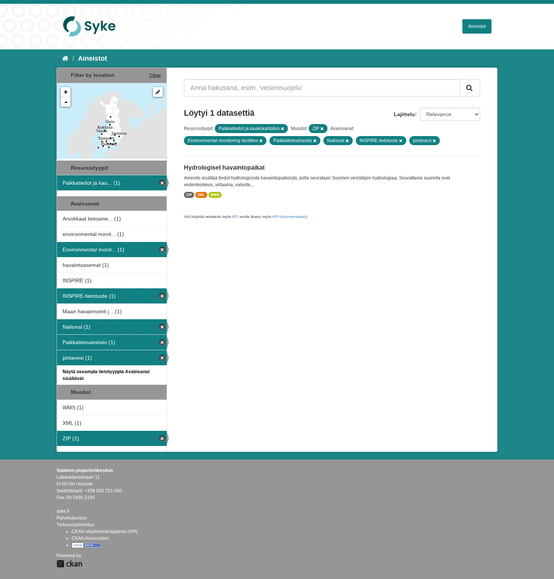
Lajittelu (404, 114)
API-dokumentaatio (289, 216)
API (235, 216)
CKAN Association (90, 538)
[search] (470, 87)
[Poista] (282, 128)
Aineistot (477, 26)
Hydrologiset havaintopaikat (224, 167)
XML (201, 195)
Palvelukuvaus (72, 518)
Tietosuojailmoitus (75, 524)
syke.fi (63, 511)
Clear (155, 75)
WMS (215, 195)
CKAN (69, 564)
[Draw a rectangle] (158, 92)
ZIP (189, 195)
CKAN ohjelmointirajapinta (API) (105, 531)
